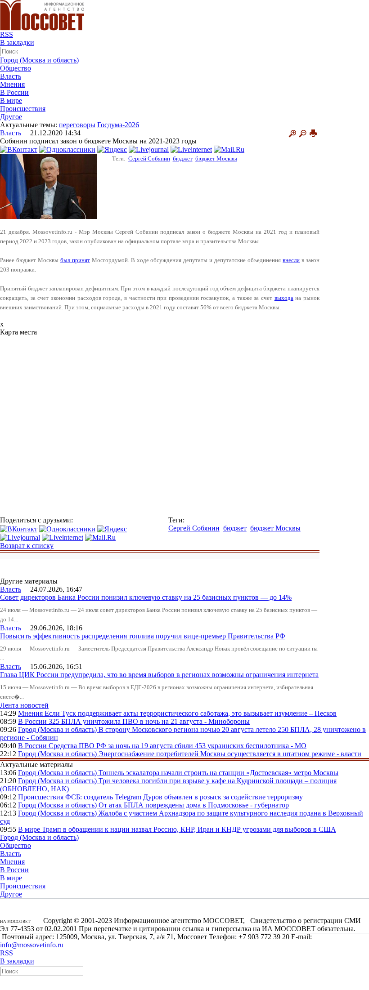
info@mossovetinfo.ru (31, 945)
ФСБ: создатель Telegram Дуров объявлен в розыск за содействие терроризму (184, 797)
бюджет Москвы (216, 158)
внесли (291, 260)
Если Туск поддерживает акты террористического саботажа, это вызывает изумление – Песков (191, 713)
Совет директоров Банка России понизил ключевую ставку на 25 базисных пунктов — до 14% (146, 597)
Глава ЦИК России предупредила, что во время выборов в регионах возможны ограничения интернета (159, 674)
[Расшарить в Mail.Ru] (229, 149)
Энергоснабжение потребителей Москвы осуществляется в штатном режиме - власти (230, 754)
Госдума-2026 (118, 125)
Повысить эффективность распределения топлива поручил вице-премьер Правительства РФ (142, 636)
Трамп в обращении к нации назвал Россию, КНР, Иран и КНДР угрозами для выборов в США (189, 829)
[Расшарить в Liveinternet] (191, 149)
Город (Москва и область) (39, 60)
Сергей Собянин (149, 158)
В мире (11, 100)
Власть (10, 76)
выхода (283, 297)
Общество (15, 68)
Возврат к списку (27, 545)
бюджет (183, 158)
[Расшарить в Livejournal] (149, 149)
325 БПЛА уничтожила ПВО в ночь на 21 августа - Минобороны (149, 721)
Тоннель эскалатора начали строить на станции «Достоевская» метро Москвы (218, 772)
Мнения (12, 84)
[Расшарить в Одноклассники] (67, 149)
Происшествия (22, 108)
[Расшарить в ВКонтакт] (18, 149)
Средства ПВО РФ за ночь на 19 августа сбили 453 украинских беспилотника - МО (177, 745)
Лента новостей (24, 705)
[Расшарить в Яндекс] (112, 149)
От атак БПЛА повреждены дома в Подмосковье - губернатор (194, 805)
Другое (11, 116)
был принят (75, 260)
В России (14, 92)
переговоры (77, 125)
